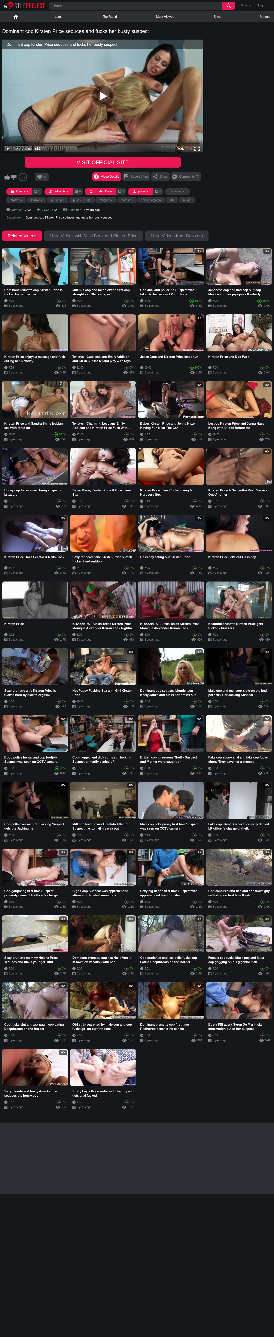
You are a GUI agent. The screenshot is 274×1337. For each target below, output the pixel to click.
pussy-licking (81, 200)
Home (15, 16)
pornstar (127, 200)
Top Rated (110, 16)
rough (187, 200)
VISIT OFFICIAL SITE (103, 162)
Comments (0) (189, 176)
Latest (59, 16)
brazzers (16, 200)
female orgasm (151, 200)
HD (172, 200)
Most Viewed (165, 16)
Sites (217, 16)
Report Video (139, 176)
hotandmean (177, 191)
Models (265, 16)
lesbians (36, 200)
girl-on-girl (57, 200)
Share (164, 176)
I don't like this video (13, 177)
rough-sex (106, 200)
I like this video (7, 177)
